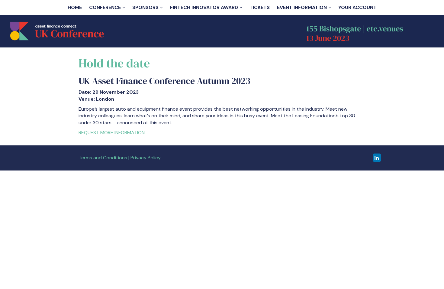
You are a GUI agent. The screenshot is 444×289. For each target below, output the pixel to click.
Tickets (259, 7)
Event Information (302, 7)
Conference (105, 7)
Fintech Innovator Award (204, 7)
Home (75, 7)
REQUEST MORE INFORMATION (112, 132)
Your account (357, 7)
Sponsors (146, 7)
